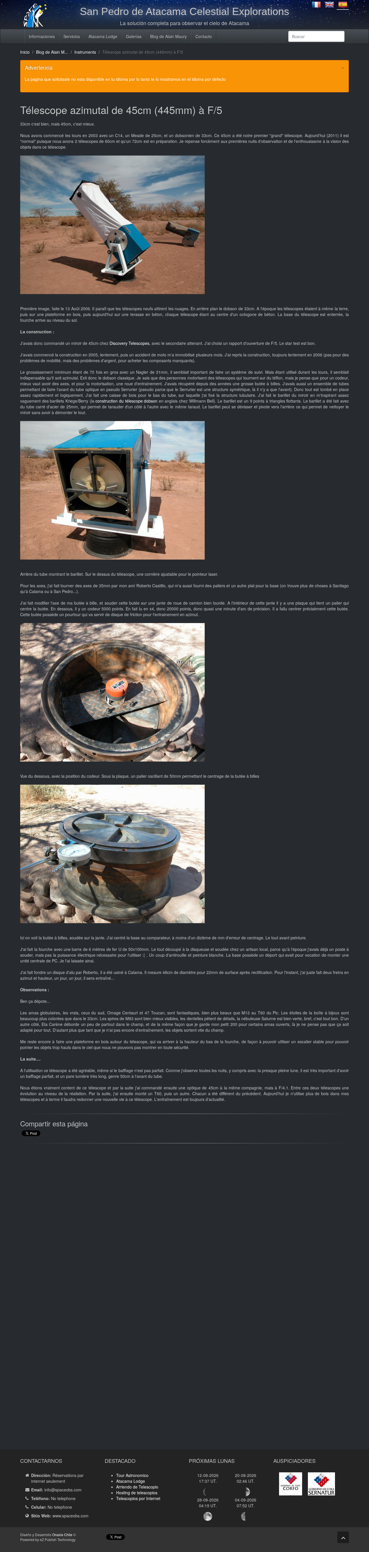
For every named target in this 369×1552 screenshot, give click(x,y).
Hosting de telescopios (136, 1492)
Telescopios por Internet (138, 1498)
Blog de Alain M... (52, 52)
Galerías (134, 36)
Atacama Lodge (103, 36)
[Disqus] (184, 1221)
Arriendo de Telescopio (137, 1487)
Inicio (25, 52)
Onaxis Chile (62, 1534)
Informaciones (42, 36)
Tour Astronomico (132, 1475)
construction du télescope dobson (126, 401)
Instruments (85, 52)
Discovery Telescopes (129, 343)
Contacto (203, 36)
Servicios (71, 36)
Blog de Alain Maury (168, 36)
